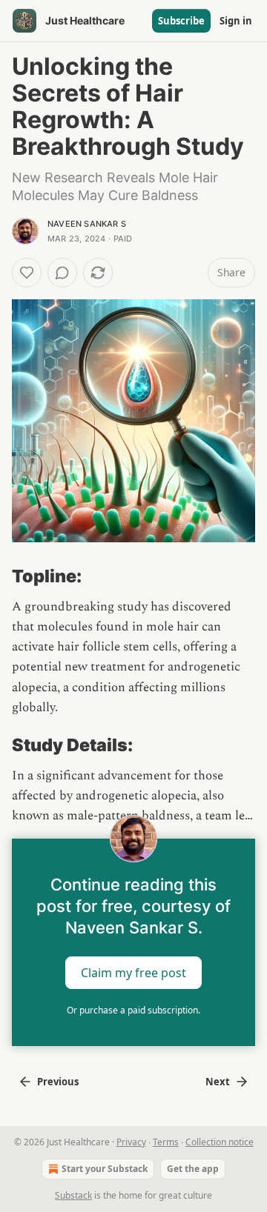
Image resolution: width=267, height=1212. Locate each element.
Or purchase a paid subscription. (133, 1010)
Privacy (131, 1142)
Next (217, 1081)
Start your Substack (105, 1168)
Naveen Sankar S (86, 224)
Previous (58, 1081)
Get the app (193, 1168)
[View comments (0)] (62, 272)
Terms (166, 1142)
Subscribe (181, 20)
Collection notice (219, 1142)
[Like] (27, 272)
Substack (73, 1195)
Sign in (236, 20)
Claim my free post (133, 972)
